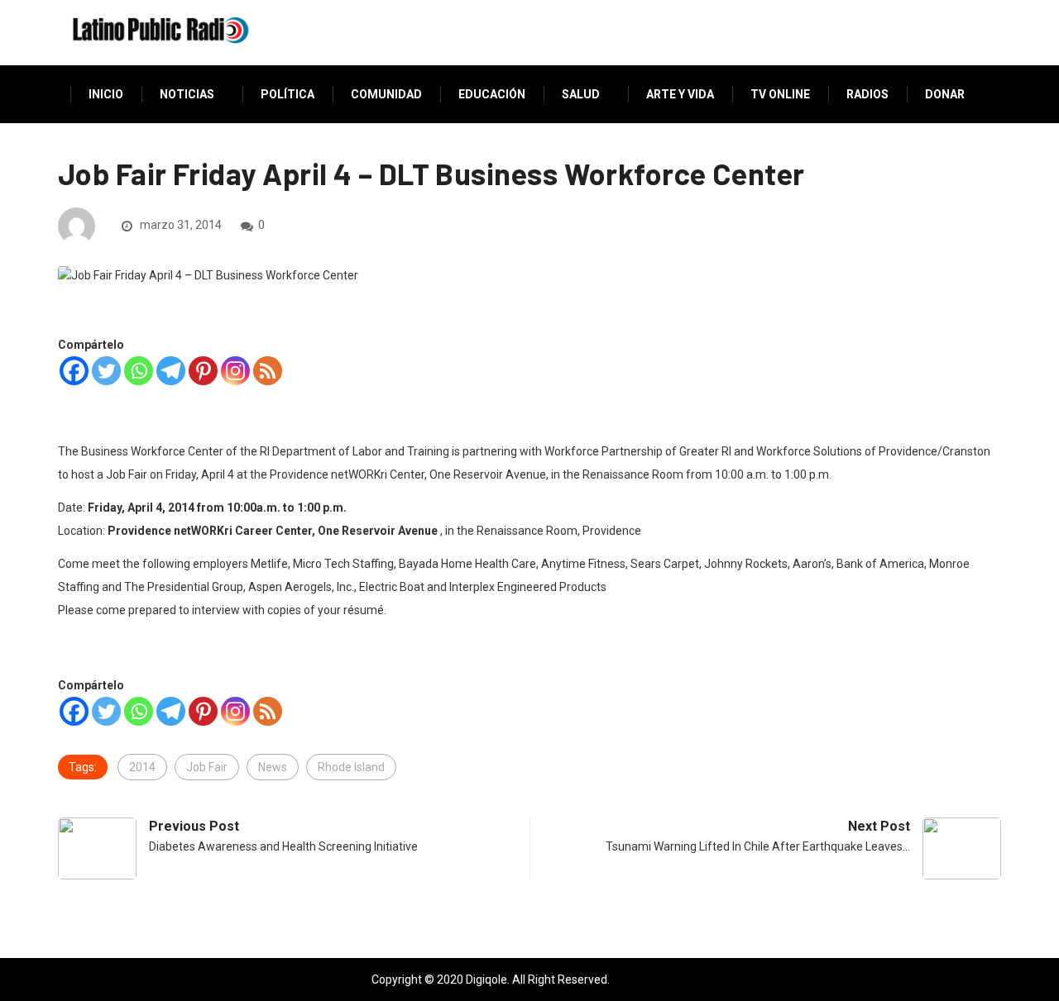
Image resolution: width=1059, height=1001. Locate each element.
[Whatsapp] (138, 370)
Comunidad (386, 94)
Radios (867, 94)
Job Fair (207, 767)
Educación (491, 94)
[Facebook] (74, 370)
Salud (581, 94)
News (272, 767)
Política (287, 94)
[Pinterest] (203, 370)
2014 (142, 767)
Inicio (106, 94)
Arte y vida (680, 94)
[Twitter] (106, 370)
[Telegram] (170, 370)
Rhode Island (351, 767)
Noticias (187, 94)
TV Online (780, 94)
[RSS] (267, 370)
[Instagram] (235, 370)
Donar (945, 94)
